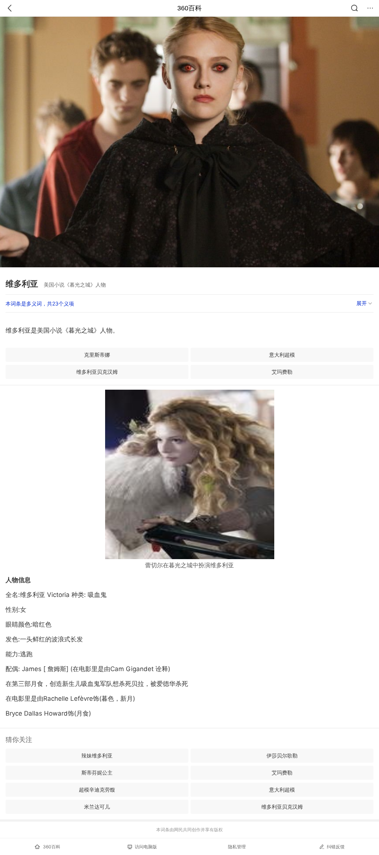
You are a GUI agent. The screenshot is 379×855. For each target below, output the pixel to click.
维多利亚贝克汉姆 (97, 372)
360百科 (189, 8)
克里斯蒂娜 (97, 354)
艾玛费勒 (282, 372)
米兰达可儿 (97, 806)
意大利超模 (282, 354)
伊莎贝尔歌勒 (282, 755)
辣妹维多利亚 (97, 755)
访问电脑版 (146, 846)
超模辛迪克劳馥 (97, 789)
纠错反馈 (336, 846)
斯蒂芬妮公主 (97, 772)
